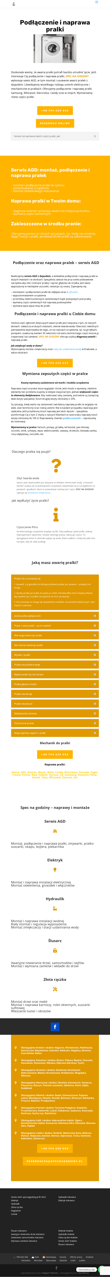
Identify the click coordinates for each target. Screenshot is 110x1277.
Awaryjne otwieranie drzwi (30, 963)
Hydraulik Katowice (67, 1197)
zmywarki (75, 843)
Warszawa (51, 1260)
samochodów (62, 963)
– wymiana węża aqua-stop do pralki (30, 305)
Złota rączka (17, 1207)
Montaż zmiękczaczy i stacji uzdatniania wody (45, 927)
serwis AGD (88, 262)
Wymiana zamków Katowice (24, 1241)
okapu (29, 846)
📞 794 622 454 (20, 1257)
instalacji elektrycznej (55, 882)
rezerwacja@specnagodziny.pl (55, 1161)
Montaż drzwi (21, 1001)
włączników (66, 885)
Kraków (89, 1257)
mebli (43, 1001)
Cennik (14, 1214)
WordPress (83, 1273)
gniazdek (48, 885)
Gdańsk (63, 1260)
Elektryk (55, 860)
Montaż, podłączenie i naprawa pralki (38, 843)
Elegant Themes (50, 1273)
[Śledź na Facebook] (55, 1027)
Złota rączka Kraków (67, 1237)
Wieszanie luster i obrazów (31, 1011)
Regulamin (16, 1210)
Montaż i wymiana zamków (31, 966)
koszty (63, 1257)
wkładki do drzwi (66, 966)
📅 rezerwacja (49, 1257)
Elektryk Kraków (65, 1230)
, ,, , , (52, 845)
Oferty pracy (76, 1257)
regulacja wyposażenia (50, 924)
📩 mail (35, 1257)
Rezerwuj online (55, 123)
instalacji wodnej (51, 921)
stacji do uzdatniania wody (67, 349)
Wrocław (38, 1260)
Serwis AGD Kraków (67, 1241)
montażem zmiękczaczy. (39, 492)
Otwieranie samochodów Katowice (27, 1237)
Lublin (82, 1260)
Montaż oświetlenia (25, 885)
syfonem (73, 292)
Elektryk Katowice (66, 1200)
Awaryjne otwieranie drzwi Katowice (28, 1234)
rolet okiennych (64, 1004)
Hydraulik (55, 898)
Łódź (73, 1260)
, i (42, 884)
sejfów (79, 963)
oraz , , (50, 1006)
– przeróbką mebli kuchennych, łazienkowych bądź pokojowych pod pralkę (51, 298)
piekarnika (56, 846)
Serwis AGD (54, 821)
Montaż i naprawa (24, 882)
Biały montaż (20, 924)
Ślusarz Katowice (19, 1230)
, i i (47, 964)
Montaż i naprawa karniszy (31, 1004)
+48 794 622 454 (55, 110)
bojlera (41, 846)
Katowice (25, 1260)
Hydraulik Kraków (66, 1234)
